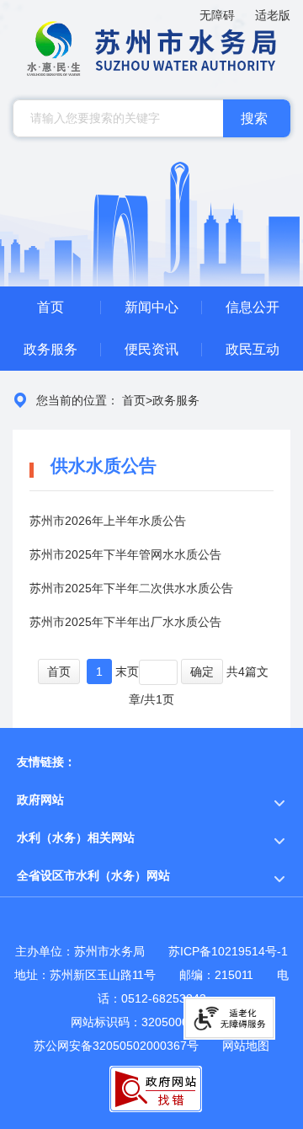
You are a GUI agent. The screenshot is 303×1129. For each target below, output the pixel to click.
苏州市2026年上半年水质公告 (107, 520)
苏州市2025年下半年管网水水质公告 (125, 554)
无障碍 (217, 15)
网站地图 (245, 1045)
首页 (134, 400)
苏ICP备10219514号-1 (228, 951)
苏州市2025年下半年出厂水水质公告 (125, 622)
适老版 (272, 15)
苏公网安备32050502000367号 (116, 1045)
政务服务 (175, 400)
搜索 (254, 118)
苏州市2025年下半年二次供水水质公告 (131, 588)
